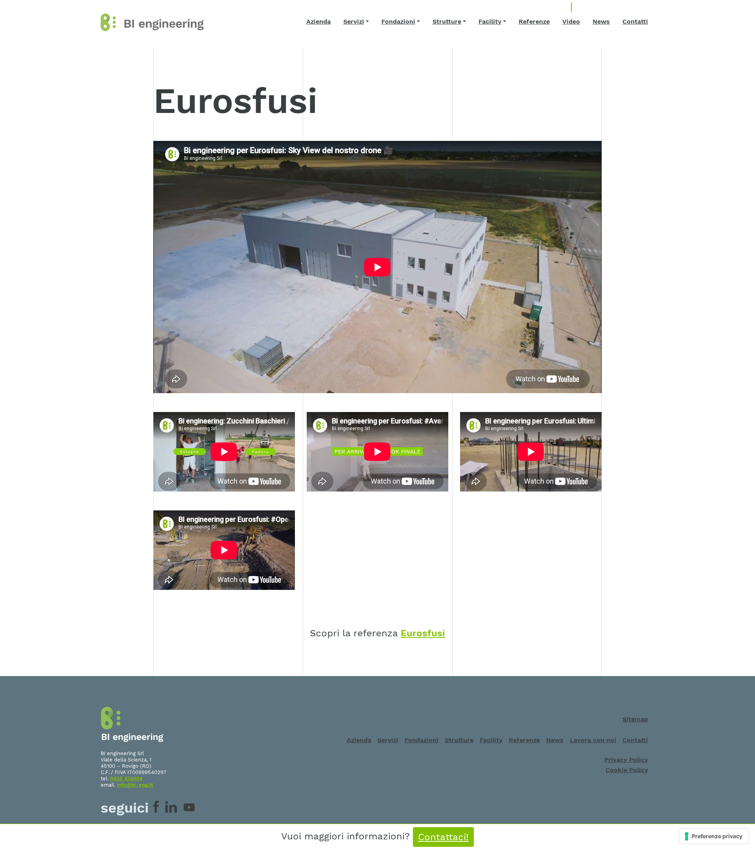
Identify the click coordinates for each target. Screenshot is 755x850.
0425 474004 (126, 779)
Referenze (534, 21)
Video (571, 21)
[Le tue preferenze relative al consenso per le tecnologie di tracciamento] (714, 836)
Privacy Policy (626, 759)
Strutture (447, 21)
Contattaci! (443, 837)
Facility (490, 21)
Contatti (635, 21)
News (601, 21)
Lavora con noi (593, 740)
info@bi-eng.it (135, 785)
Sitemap (635, 719)
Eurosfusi (423, 633)
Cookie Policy (627, 770)
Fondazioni (398, 21)
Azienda (318, 21)
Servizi (353, 21)
